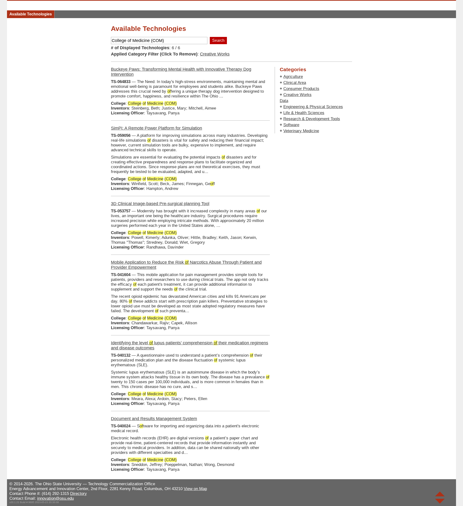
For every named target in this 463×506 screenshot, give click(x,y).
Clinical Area (294, 82)
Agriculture (293, 76)
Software (291, 125)
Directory (78, 493)
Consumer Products (301, 88)
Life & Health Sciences (303, 113)
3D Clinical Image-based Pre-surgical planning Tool (160, 203)
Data (284, 100)
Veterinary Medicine (301, 131)
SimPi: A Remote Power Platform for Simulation (156, 128)
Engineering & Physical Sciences (313, 106)
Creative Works (215, 54)
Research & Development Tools (311, 119)
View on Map (195, 488)
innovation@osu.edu (55, 498)
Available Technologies (30, 14)
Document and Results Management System (154, 418)
